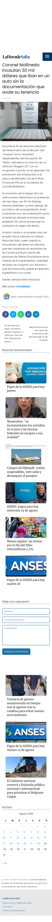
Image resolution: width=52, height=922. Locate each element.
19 (18, 843)
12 (18, 837)
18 (11, 843)
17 (4, 843)
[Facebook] (5, 314)
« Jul (4, 863)
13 (25, 837)
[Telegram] (36, 314)
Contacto (7, 906)
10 (4, 837)
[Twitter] (13, 314)
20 (25, 843)
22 (38, 843)
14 (31, 837)
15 (38, 837)
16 (45, 837)
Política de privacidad (14, 910)
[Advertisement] (26, 26)
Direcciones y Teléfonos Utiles (17, 903)
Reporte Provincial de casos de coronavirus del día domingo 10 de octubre (38, 333)
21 (31, 843)
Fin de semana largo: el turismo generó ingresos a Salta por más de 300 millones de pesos (13, 333)
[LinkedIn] (28, 314)
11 (10, 837)
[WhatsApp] (20, 314)
